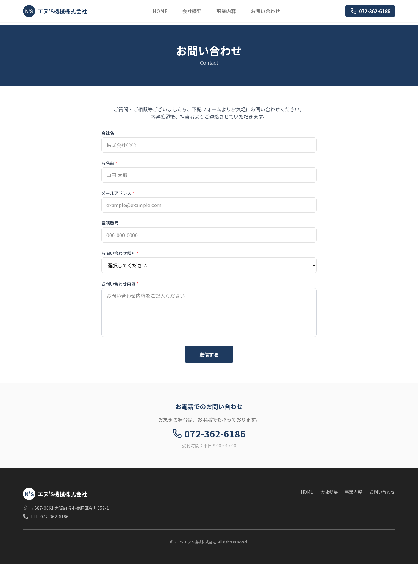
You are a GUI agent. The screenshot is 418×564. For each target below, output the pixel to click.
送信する (209, 354)
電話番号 (109, 223)
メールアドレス (117, 193)
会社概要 (192, 11)
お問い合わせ (265, 11)
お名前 (109, 163)
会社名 (107, 133)
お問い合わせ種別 (120, 253)
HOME (160, 11)
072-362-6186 (374, 11)
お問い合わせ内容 (120, 284)
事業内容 (226, 11)
